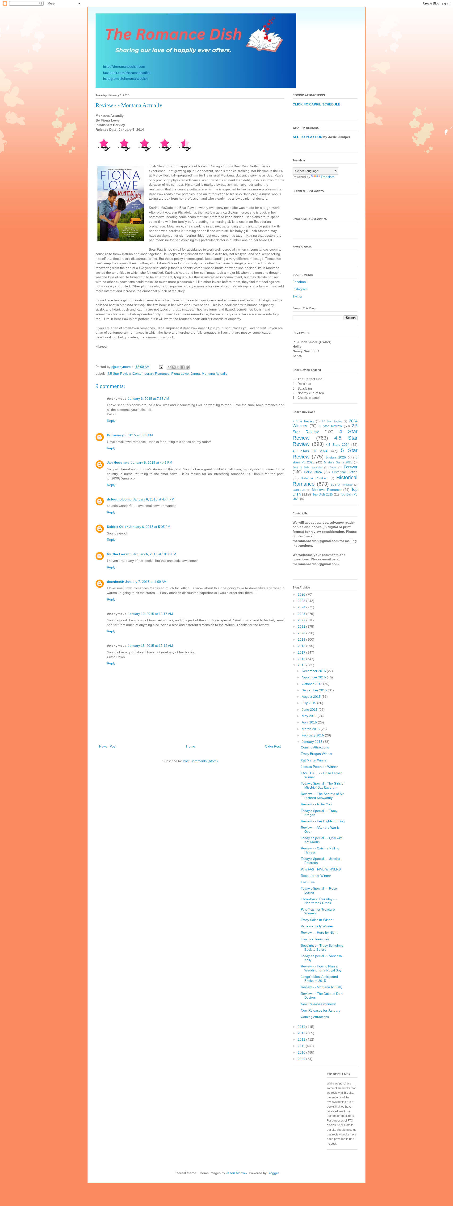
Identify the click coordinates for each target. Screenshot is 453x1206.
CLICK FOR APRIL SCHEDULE (316, 104)
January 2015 (312, 742)
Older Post (273, 746)
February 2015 (313, 735)
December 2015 (314, 671)
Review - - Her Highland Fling (323, 821)
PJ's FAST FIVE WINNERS (321, 869)
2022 (302, 620)
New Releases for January (320, 1010)
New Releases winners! (318, 1004)
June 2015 (310, 709)
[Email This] (169, 367)
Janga (195, 373)
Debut (333, 467)
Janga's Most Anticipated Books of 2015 (319, 979)
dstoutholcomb (119, 499)
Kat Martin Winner (314, 760)
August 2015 (312, 696)
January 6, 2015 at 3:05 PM (132, 435)
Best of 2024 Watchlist (307, 467)
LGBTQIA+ (299, 489)
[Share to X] (178, 367)
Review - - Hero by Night (319, 932)
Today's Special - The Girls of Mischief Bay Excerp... (322, 785)
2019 (302, 639)
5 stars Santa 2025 (338, 462)
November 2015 (314, 677)
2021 (302, 626)
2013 (302, 1033)
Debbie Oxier (117, 527)
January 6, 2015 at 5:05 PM (149, 527)
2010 (302, 1052)
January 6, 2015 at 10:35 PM (154, 554)
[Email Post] (160, 367)
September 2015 (315, 690)
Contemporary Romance (151, 373)
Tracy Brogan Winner (316, 754)
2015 (302, 665)
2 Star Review (303, 421)
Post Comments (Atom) (200, 761)
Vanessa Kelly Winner (317, 926)
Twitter (297, 296)
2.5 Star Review (332, 421)
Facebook (300, 282)
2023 (302, 614)
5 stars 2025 (336, 457)
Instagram (300, 289)
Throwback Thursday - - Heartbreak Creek (319, 901)
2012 (302, 1039)
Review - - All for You (316, 804)
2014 (302, 1027)
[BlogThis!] (174, 367)
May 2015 (310, 716)
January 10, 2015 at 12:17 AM (150, 614)
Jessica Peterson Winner (319, 767)
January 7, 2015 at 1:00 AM (146, 582)
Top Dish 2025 (323, 494)
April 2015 (310, 722)
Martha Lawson (119, 554)
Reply (111, 421)
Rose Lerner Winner (316, 876)
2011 (302, 1046)
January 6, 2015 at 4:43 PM (151, 462)
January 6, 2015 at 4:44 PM (153, 499)
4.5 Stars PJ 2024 (310, 451)
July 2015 (309, 703)
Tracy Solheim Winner (317, 920)
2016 (302, 659)
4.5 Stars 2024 (337, 444)
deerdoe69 (115, 582)
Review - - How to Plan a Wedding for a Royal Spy (321, 968)
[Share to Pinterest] (187, 367)
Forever (350, 467)
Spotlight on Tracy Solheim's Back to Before (322, 947)
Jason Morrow (236, 1173)
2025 (302, 601)
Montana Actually (214, 373)
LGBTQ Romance (342, 484)
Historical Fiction (344, 472)
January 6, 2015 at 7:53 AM (148, 398)
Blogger (273, 1173)
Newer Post (107, 746)
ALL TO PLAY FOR (307, 137)
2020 (302, 633)
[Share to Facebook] (182, 367)
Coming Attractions (315, 747)
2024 (302, 607)
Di (108, 435)
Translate (328, 177)
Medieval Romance (327, 490)
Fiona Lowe (180, 373)
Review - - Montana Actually (321, 987)
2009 (302, 1059)
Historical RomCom (314, 478)
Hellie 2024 (313, 472)
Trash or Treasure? (315, 939)
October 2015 (312, 684)
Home (190, 746)
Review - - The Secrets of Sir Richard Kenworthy (322, 796)
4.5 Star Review (119, 373)
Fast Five (308, 882)
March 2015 (311, 729)
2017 (302, 652)
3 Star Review (330, 426)
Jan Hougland (118, 462)
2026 (302, 594)
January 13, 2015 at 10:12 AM (150, 645)
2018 (302, 646)
